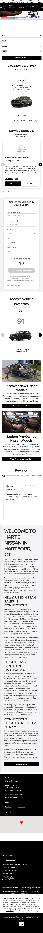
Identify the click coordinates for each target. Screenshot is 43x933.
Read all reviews (36, 475)
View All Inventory (21, 307)
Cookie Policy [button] (10, 911)
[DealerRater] (12, 878)
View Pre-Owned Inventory (21, 459)
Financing (26, 887)
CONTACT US (21, 764)
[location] (37, 1)
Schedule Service (21, 137)
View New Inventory (21, 406)
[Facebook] (6, 812)
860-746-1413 (16, 794)
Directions (8, 807)
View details (21, 115)
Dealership (36, 887)
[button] (21, 822)
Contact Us (21, 807)
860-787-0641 (15, 791)
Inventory (6, 887)
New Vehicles (6, 892)
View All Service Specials (20, 134)
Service (14, 887)
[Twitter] (10, 812)
